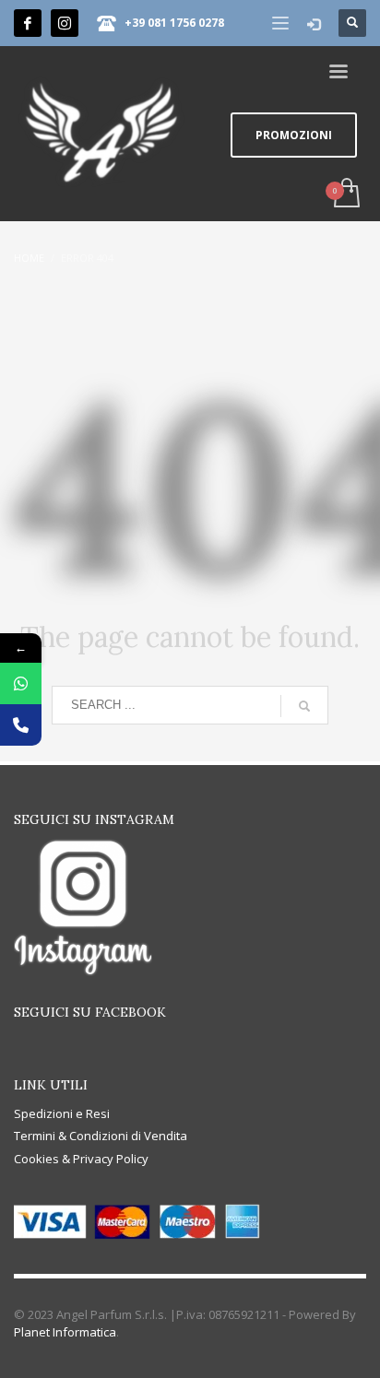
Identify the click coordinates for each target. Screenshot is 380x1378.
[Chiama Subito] (21, 725)
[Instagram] (64, 23)
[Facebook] (28, 23)
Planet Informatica (65, 1332)
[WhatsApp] (21, 683)
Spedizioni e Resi (62, 1113)
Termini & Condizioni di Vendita (100, 1135)
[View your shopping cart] (345, 194)
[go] (304, 706)
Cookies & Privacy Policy (81, 1158)
